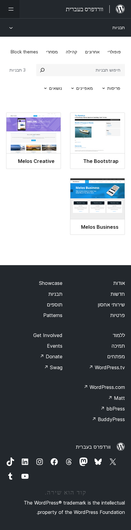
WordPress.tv (107, 367)
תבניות (118, 27)
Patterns (52, 315)
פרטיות (117, 315)
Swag (53, 367)
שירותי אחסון (111, 305)
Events (54, 346)
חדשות (118, 294)
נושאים (55, 88)
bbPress (112, 409)
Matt (116, 398)
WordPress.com (104, 387)
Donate (51, 356)
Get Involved (47, 335)
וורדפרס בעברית (93, 447)
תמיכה (118, 346)
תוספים (54, 305)
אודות (119, 283)
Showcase (50, 283)
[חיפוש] (42, 70)
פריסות (113, 88)
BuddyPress (108, 419)
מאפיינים (84, 88)
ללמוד (119, 335)
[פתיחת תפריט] (9, 9)
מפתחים (116, 356)
